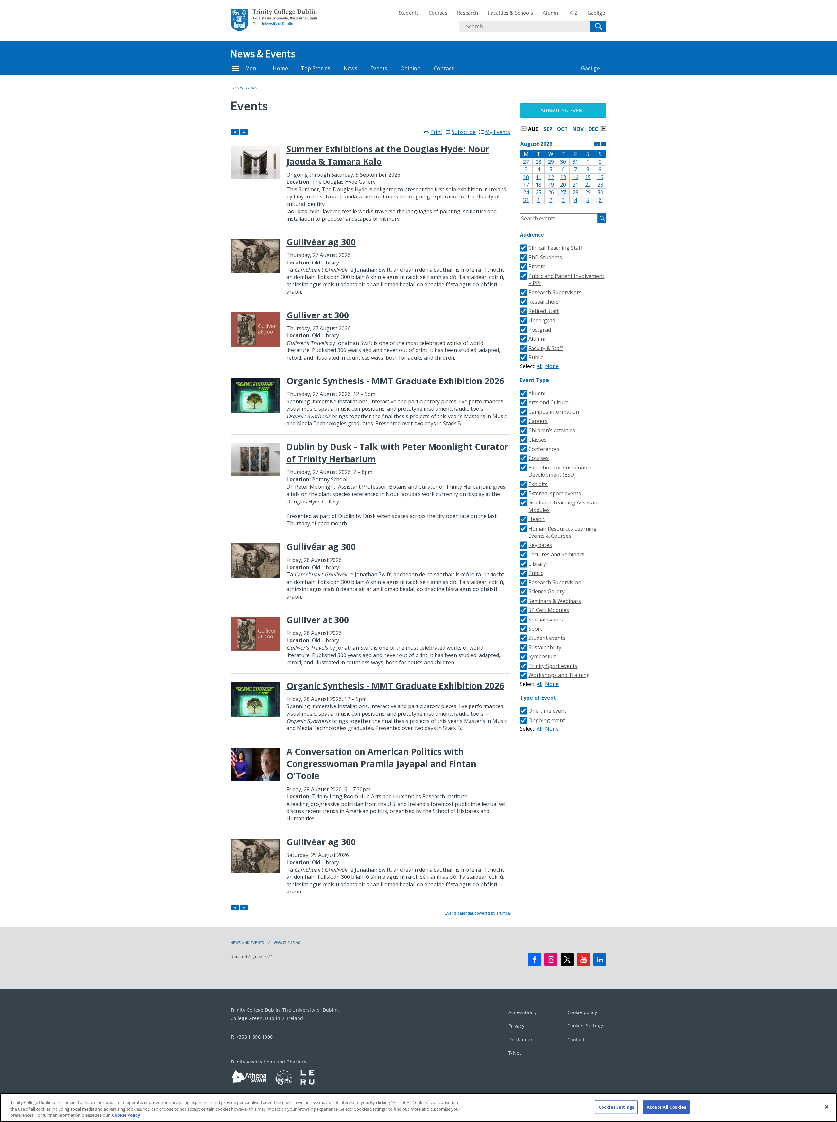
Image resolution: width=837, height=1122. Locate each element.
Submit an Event (563, 110)
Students (409, 12)
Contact (444, 68)
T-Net (514, 1053)
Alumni (551, 12)
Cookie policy (582, 1012)
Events (378, 68)
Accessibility (522, 1012)
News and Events (247, 942)
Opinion (411, 68)
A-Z (574, 12)
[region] (418, 1107)
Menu (252, 68)
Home (280, 68)
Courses (438, 12)
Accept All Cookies (666, 1107)
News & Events (263, 53)
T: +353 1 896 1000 (252, 1037)
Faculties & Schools (510, 12)
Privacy (516, 1026)
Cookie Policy (126, 1115)
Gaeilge (596, 12)
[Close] (826, 1106)
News (350, 68)
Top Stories (315, 68)
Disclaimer (520, 1039)
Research (467, 12)
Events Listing (244, 87)
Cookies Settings (586, 1025)
